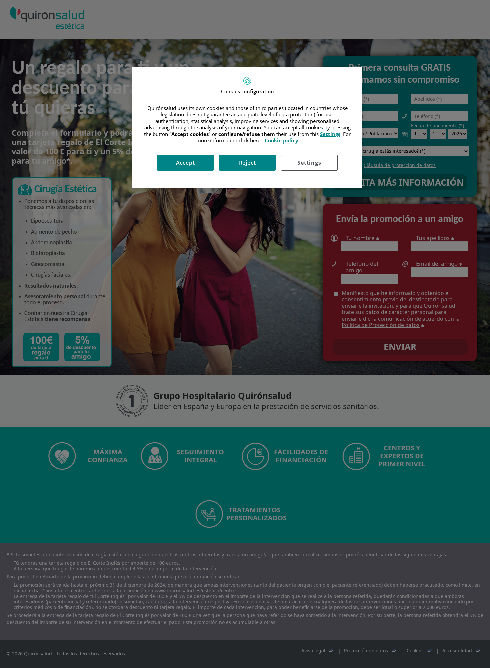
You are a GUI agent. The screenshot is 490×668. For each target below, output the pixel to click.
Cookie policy (281, 140)
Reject (247, 162)
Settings (309, 162)
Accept (185, 162)
